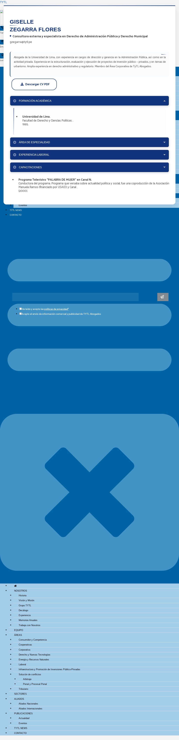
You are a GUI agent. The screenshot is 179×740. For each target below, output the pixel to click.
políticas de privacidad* (56, 309)
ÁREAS (18, 635)
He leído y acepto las (45, 309)
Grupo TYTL (25, 605)
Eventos (23, 205)
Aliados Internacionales (30, 708)
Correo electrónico (11, 297)
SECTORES (20, 694)
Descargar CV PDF (37, 84)
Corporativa (24, 649)
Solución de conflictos (30, 674)
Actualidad (24, 718)
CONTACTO (15, 215)
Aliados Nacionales (28, 703)
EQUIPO (18, 630)
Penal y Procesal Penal (35, 684)
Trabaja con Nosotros (29, 625)
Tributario (23, 689)
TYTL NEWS (16, 210)
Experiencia (25, 615)
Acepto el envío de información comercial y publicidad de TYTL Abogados (61, 314)
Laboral (22, 664)
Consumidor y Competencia (33, 639)
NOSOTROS (20, 590)
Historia (22, 595)
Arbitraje (27, 679)
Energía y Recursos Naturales (34, 659)
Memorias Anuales (28, 620)
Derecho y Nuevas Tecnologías (34, 654)
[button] (89, 402)
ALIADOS (19, 699)
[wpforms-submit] (163, 297)
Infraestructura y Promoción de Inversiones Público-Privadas (49, 669)
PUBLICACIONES (23, 713)
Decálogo (23, 610)
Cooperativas (25, 644)
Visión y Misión (26, 600)
